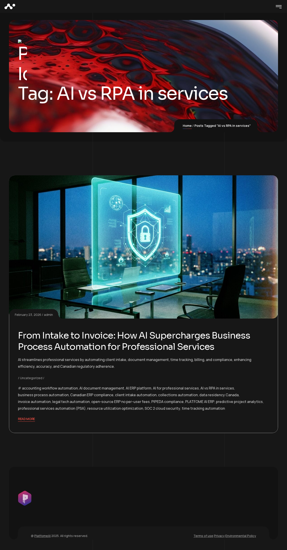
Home (187, 125)
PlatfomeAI (42, 536)
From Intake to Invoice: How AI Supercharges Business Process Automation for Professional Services (134, 341)
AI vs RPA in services (217, 388)
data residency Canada (219, 394)
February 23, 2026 (28, 314)
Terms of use (203, 536)
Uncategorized (31, 378)
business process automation (43, 394)
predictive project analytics (239, 401)
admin (48, 314)
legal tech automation (71, 401)
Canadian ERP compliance (91, 394)
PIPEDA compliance (167, 401)
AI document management (101, 388)
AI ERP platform (138, 388)
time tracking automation (203, 408)
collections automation (178, 394)
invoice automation (34, 401)
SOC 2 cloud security (162, 408)
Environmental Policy (240, 536)
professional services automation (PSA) (52, 408)
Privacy (219, 536)
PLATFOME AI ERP (199, 401)
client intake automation (136, 394)
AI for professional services (176, 388)
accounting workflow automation (50, 388)
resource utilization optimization (115, 408)
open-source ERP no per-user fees (120, 401)
